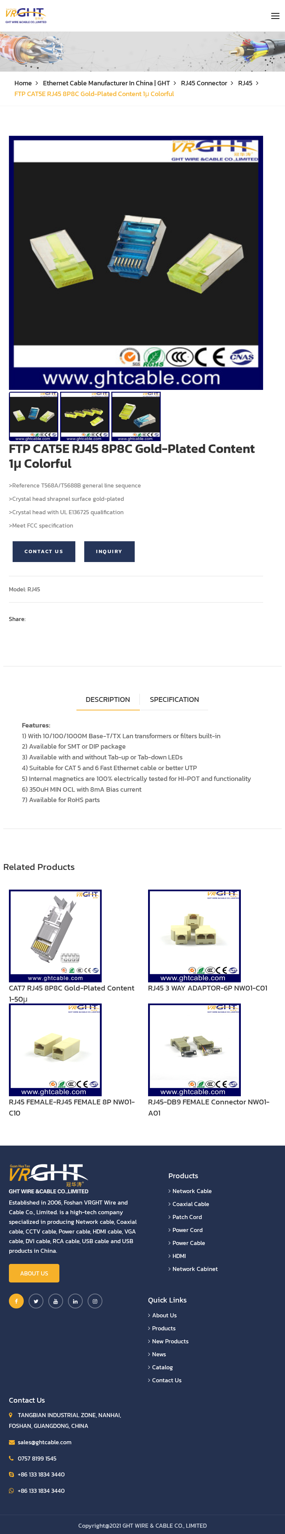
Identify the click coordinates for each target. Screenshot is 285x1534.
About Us (34, 1273)
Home (23, 83)
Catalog (162, 1367)
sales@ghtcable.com (45, 1442)
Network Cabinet (195, 1268)
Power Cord (188, 1229)
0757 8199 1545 (37, 1458)
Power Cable (189, 1242)
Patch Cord (187, 1216)
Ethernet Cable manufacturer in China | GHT (106, 83)
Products (164, 1328)
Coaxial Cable (191, 1203)
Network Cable (192, 1190)
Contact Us (43, 551)
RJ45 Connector (204, 83)
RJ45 (245, 83)
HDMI (179, 1255)
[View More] (55, 935)
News (159, 1354)
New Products (170, 1341)
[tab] (174, 699)
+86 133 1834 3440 (41, 1474)
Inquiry (109, 551)
